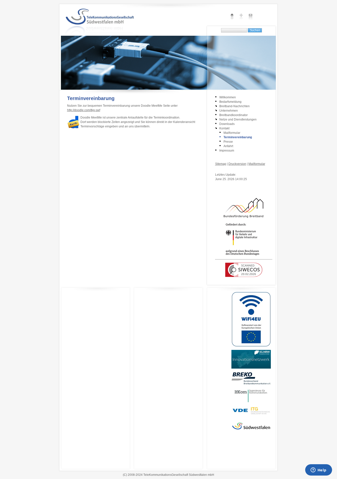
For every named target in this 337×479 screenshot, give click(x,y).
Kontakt (224, 128)
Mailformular (232, 133)
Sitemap (220, 164)
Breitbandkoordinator (233, 115)
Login (219, 169)
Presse (228, 141)
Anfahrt (228, 146)
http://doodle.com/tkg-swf (83, 110)
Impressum (226, 150)
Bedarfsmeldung (230, 101)
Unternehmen (228, 110)
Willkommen (227, 97)
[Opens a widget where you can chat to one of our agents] (318, 470)
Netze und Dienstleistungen (238, 119)
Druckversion (237, 164)
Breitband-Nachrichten (234, 106)
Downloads (227, 124)
